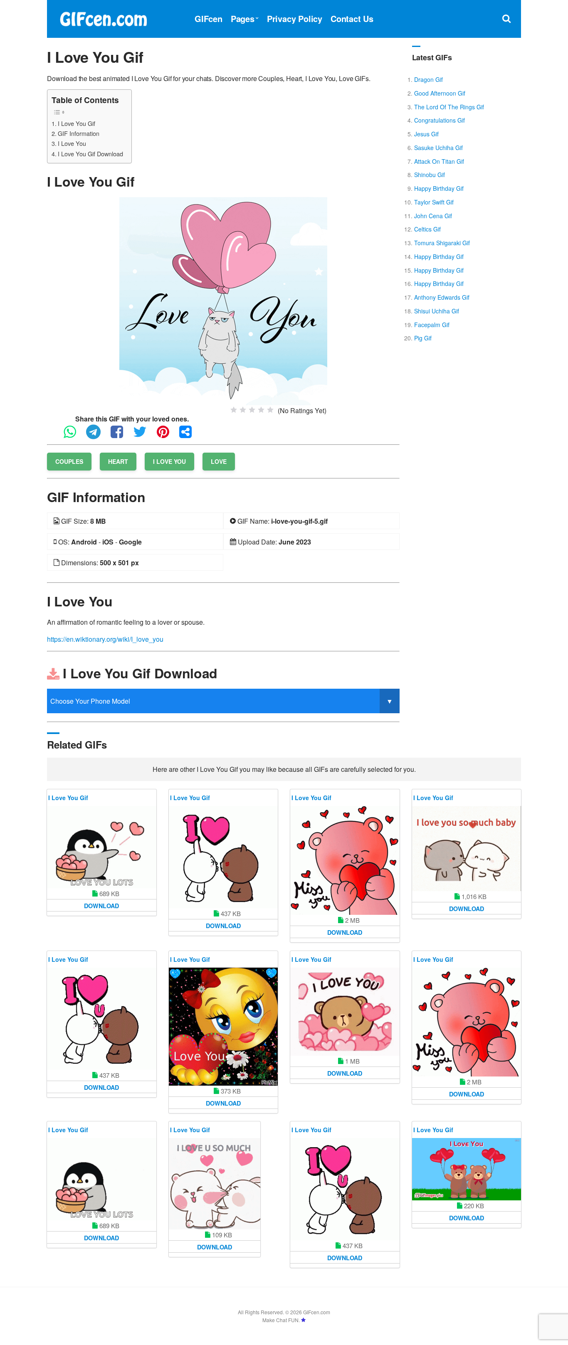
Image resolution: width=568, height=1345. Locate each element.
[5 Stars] (270, 410)
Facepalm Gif (431, 324)
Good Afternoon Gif (439, 93)
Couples (69, 461)
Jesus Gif (426, 134)
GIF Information (78, 133)
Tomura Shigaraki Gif (442, 243)
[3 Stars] (252, 410)
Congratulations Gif (439, 120)
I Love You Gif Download (90, 153)
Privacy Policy (294, 18)
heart (118, 461)
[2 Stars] (243, 410)
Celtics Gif (427, 229)
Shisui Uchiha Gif (436, 311)
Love (219, 461)
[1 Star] (234, 410)
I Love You (72, 143)
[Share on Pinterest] (167, 435)
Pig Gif (423, 338)
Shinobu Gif (429, 174)
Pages (242, 18)
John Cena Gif (433, 216)
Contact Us (352, 18)
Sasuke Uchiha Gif (438, 147)
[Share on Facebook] (121, 435)
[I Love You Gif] (223, 300)
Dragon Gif (428, 79)
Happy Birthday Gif (439, 188)
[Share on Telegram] (97, 435)
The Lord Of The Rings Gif (449, 107)
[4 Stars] (261, 410)
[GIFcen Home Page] (103, 17)
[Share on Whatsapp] (74, 435)
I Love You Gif (76, 123)
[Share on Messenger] (189, 435)
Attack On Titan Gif (439, 161)
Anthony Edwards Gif (441, 297)
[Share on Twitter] (144, 435)
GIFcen (208, 18)
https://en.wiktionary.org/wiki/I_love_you (105, 639)
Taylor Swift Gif (434, 202)
